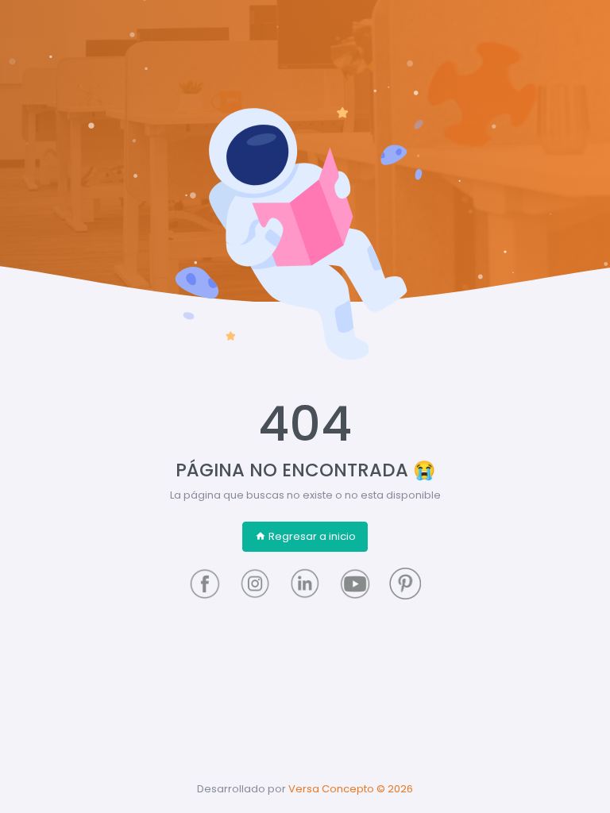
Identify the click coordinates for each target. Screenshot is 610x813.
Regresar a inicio (312, 536)
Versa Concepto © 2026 (350, 788)
